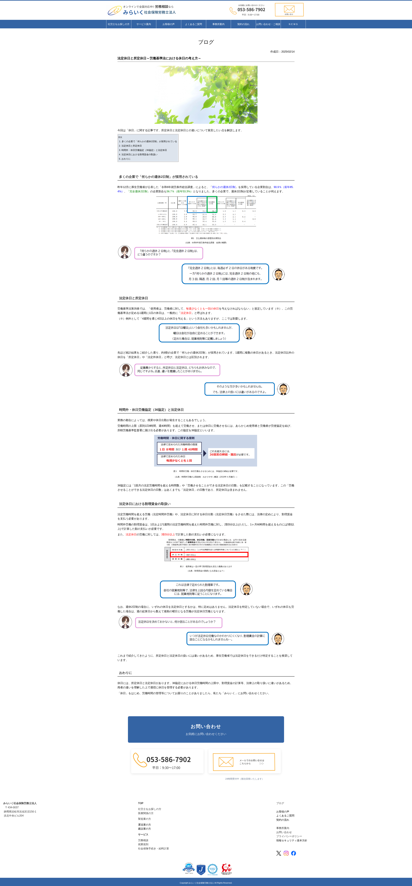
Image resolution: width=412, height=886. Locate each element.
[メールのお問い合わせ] (250, 17)
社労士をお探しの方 (149, 809)
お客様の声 (282, 811)
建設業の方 (144, 828)
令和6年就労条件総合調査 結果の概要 (209, 242)
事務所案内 (282, 828)
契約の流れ (282, 819)
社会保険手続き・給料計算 (153, 848)
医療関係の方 (146, 813)
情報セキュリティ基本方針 (291, 840)
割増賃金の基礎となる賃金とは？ (208, 571)
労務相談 (143, 840)
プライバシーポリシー (289, 836)
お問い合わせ (284, 832)
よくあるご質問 (285, 815)
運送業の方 (144, 824)
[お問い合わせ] (289, 17)
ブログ (280, 803)
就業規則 (143, 844)
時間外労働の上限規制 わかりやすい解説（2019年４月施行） (209, 477)
